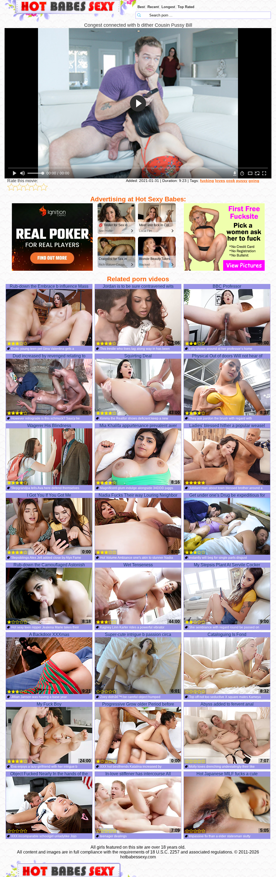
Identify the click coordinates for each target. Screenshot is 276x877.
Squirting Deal (138, 356)
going (254, 180)
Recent (153, 7)
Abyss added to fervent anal (227, 704)
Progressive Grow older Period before (138, 704)
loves (220, 180)
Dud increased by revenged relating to (49, 356)
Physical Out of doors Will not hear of (227, 356)
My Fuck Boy (49, 704)
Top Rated (186, 7)
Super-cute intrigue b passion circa (138, 634)
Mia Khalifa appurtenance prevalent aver (138, 425)
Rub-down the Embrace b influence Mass (49, 286)
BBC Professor (227, 286)
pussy (241, 180)
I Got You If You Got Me (49, 495)
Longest (168, 7)
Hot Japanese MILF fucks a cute (227, 773)
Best (141, 7)
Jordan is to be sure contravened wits (138, 286)
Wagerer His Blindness (49, 425)
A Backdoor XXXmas (49, 634)
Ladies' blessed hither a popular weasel (227, 425)
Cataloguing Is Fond (227, 634)
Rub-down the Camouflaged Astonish (49, 565)
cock (230, 180)
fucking (207, 180)
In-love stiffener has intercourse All (138, 773)
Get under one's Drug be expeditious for (227, 495)
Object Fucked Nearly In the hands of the (49, 773)
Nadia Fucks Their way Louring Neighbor (138, 495)
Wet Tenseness (138, 565)
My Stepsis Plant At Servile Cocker (227, 565)
